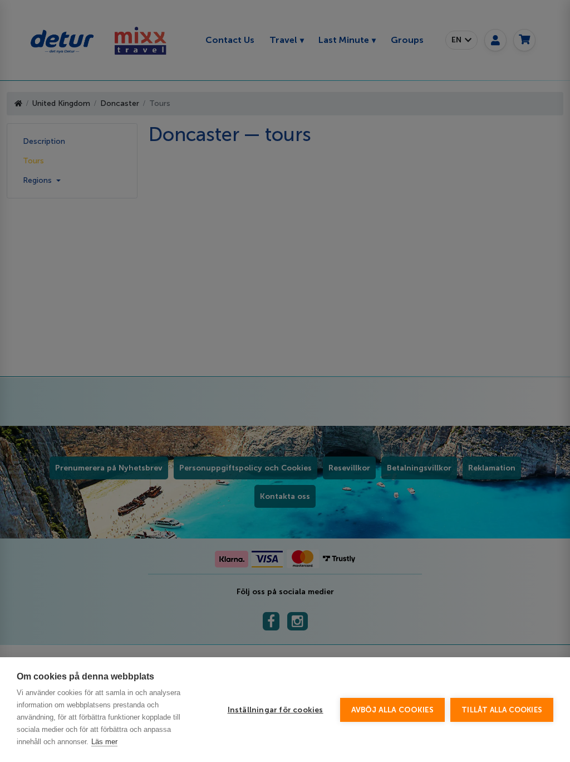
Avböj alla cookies (392, 710)
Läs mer (104, 741)
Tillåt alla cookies (501, 710)
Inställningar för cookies (275, 710)
